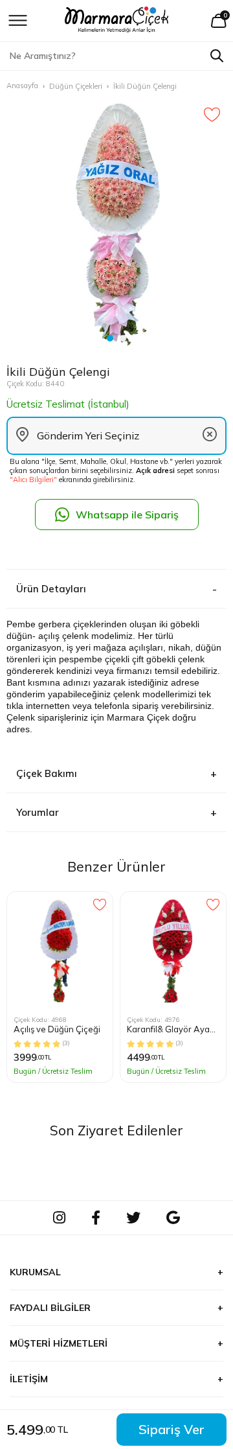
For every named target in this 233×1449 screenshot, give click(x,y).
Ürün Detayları (51, 589)
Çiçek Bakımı (46, 773)
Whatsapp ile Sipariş (127, 514)
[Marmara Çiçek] (117, 20)
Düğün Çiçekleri (75, 86)
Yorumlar (37, 812)
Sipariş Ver (172, 1429)
